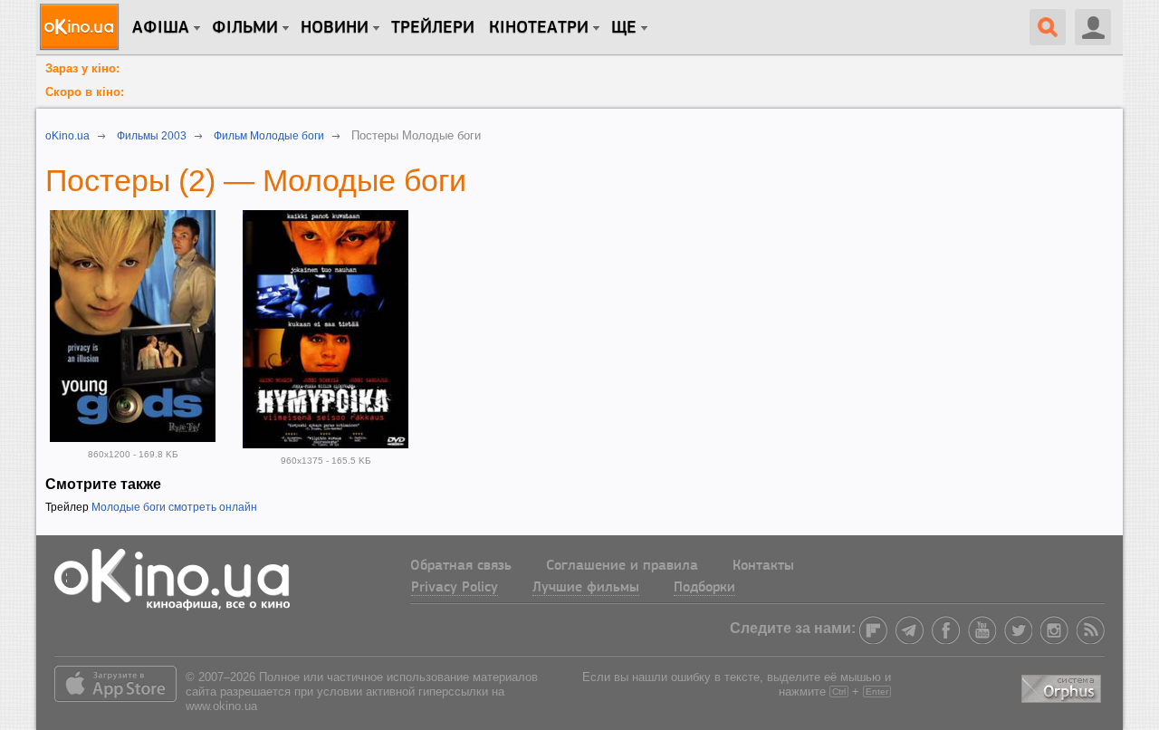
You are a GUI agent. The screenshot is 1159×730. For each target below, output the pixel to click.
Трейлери (432, 28)
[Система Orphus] (1063, 686)
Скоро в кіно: (84, 92)
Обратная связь (461, 566)
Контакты (763, 566)
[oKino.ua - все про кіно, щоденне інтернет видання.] (82, 27)
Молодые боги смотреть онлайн (174, 507)
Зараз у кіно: (82, 68)
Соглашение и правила (622, 566)
